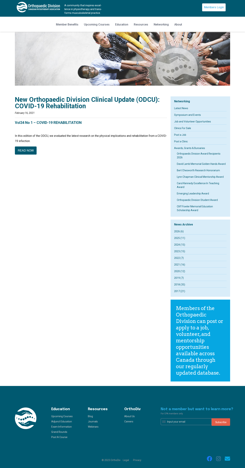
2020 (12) (179, 271)
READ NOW (26, 150)
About (178, 24)
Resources (141, 24)
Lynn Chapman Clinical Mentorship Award (200, 176)
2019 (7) (179, 277)
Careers (128, 421)
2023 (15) (179, 251)
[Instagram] (218, 458)
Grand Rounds (59, 431)
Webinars (93, 426)
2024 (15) (179, 244)
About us (129, 416)
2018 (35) (179, 284)
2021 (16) (179, 264)
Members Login (214, 7)
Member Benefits (67, 24)
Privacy (137, 460)
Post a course (59, 437)
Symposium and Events (187, 114)
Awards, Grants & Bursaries (189, 148)
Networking (161, 24)
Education (121, 24)
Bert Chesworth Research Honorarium (198, 170)
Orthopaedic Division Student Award (197, 200)
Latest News (181, 108)
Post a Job (180, 134)
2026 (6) (179, 231)
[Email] (227, 458)
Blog (90, 416)
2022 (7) (179, 258)
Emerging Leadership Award (193, 193)
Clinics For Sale (182, 128)
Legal (126, 460)
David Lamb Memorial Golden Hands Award (201, 163)
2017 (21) (179, 291)
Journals (93, 421)
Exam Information (61, 426)
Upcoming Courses (97, 24)
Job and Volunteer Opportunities (192, 121)
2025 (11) (179, 238)
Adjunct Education (61, 421)
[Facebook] (209, 458)
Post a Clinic (181, 141)
